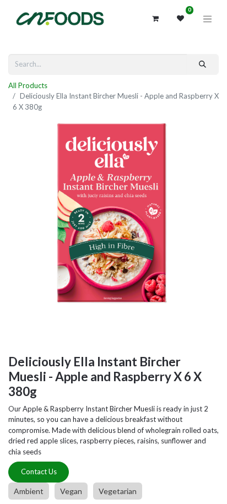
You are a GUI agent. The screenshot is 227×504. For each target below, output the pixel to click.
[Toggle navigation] (207, 18)
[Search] (203, 64)
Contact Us (39, 471)
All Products (27, 85)
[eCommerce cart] (155, 19)
